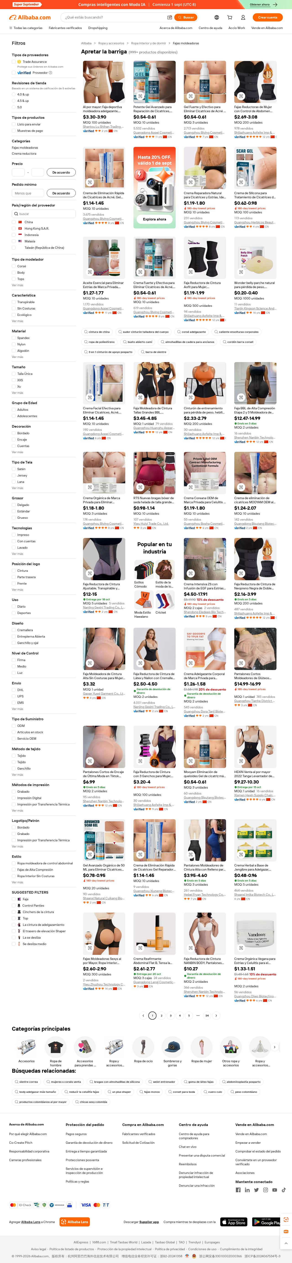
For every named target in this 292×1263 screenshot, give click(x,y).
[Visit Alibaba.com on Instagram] (265, 1190)
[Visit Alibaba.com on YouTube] (274, 1190)
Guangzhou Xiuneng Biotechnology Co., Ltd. (154, 891)
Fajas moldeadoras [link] (186, 43)
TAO (182, 1242)
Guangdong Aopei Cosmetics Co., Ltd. (154, 132)
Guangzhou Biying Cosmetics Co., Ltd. (205, 132)
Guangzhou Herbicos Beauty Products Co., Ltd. (255, 222)
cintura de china (99, 332)
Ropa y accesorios (111, 43)
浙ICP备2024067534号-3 (262, 1256)
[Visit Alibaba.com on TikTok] (284, 1190)
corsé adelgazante (194, 332)
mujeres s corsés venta (66, 1081)
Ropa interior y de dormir (148, 43)
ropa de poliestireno (102, 342)
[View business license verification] (187, 1256)
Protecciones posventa (82, 1160)
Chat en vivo (187, 1147)
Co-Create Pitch (20, 1142)
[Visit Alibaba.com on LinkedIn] (247, 1190)
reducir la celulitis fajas (84, 1092)
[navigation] (44, 530)
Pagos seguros (76, 1134)
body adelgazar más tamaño (37, 1092)
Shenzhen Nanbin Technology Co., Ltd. (255, 437)
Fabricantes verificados (138, 1134)
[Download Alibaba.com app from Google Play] (267, 1221)
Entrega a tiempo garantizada (86, 1151)
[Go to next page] (216, 1015)
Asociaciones (245, 1173)
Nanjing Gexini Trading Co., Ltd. (104, 607)
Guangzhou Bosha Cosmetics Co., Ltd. (205, 523)
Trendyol (194, 1242)
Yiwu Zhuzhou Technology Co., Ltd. (104, 984)
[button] (169, 17)
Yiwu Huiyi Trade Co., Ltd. (151, 523)
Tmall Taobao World (123, 1242)
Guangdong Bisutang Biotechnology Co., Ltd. (255, 523)
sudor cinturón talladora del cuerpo (146, 332)
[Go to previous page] (143, 1015)
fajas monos (152, 1092)
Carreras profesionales (25, 1160)
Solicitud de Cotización (138, 1142)
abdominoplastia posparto (244, 1081)
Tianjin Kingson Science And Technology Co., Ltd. (255, 308)
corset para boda (184, 1092)
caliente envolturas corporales (238, 332)
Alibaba (86, 43)
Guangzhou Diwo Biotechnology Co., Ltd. (255, 996)
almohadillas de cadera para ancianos (189, 342)
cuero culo (215, 1092)
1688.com (99, 1242)
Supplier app (149, 1222)
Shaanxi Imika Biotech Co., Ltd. (255, 894)
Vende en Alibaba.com (251, 1134)
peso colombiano (246, 1092)
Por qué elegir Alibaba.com (28, 1134)
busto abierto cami (140, 342)
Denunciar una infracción (197, 1185)
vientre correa (28, 1081)
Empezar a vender (248, 1142)
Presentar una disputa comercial (202, 1155)
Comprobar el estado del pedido (258, 1151)
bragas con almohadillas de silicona (117, 1081)
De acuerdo (61, 172)
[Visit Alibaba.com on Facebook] (238, 1190)
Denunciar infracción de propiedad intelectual (196, 1175)
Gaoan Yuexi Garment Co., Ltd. (104, 693)
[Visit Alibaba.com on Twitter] (256, 1190)
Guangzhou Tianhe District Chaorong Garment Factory (255, 701)
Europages (212, 1242)
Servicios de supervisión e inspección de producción (84, 1171)
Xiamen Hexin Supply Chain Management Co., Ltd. (255, 795)
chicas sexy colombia (93, 1102)
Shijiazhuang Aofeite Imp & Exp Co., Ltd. (255, 132)
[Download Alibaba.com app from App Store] (234, 1221)
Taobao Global (165, 1242)
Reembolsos (188, 1164)
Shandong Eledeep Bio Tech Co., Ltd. (205, 612)
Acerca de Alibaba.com (26, 1124)
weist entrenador (164, 1081)
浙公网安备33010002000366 (220, 1256)
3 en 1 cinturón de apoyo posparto (110, 352)
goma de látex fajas (201, 1081)
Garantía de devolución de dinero (89, 1142)
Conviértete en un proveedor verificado (256, 1162)
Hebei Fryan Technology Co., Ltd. (205, 894)
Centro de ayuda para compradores (194, 1136)
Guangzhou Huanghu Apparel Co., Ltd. (154, 428)
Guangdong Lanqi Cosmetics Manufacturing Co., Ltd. (154, 982)
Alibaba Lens (30, 1222)
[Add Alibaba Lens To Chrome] (75, 1221)
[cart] (230, 18)
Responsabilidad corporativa (29, 1151)
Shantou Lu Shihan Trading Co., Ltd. (104, 126)
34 (207, 1015)
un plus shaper (121, 1092)
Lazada (146, 1242)
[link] (286, 1220)
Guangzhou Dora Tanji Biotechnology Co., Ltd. (205, 711)
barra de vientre (156, 352)
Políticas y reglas (77, 1181)
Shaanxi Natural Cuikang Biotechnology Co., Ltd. (104, 898)
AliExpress (81, 1242)
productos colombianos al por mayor (43, 1102)
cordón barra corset (240, 342)
